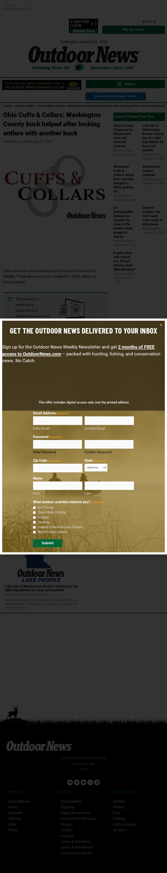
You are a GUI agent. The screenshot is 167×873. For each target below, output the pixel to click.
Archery (43, 517)
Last (88, 493)
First (36, 493)
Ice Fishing (45, 508)
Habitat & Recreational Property (61, 527)
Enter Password (44, 452)
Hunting (43, 522)
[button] (161, 325)
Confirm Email (95, 428)
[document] (83, 436)
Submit (47, 543)
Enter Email (41, 428)
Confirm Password (98, 452)
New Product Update (53, 532)
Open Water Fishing (52, 512)
